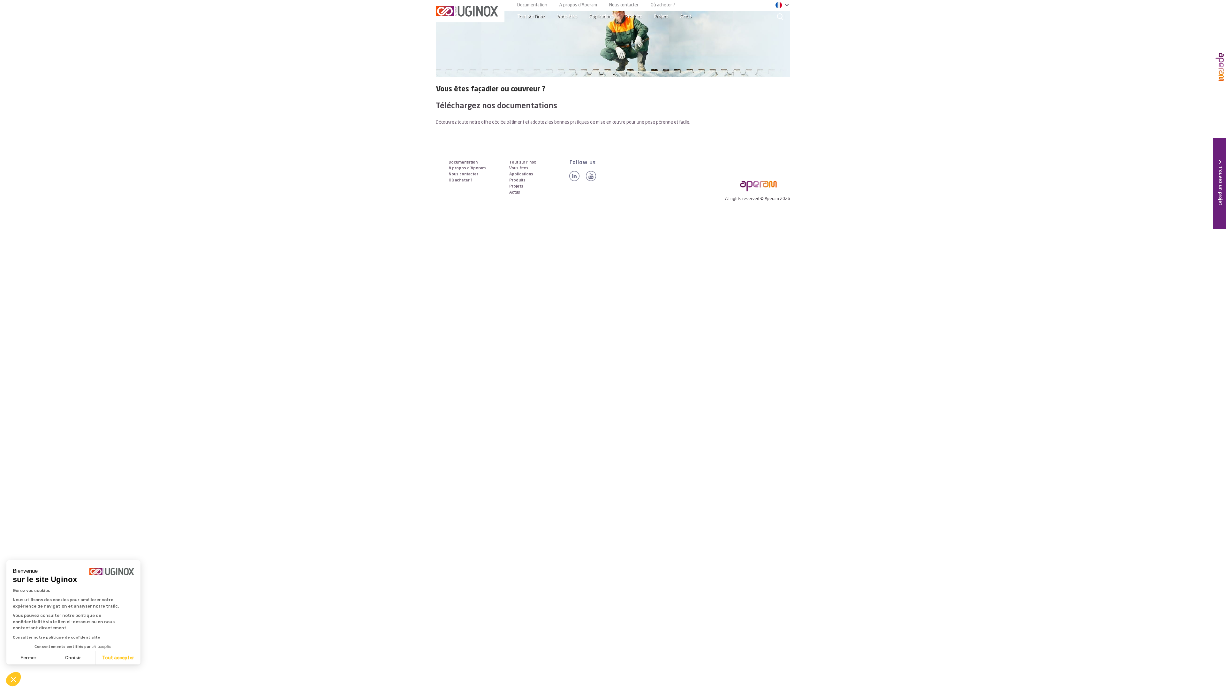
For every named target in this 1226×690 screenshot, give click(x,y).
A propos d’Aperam (578, 5)
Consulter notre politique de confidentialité (56, 637)
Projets (661, 16)
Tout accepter (118, 658)
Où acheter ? (663, 5)
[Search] (780, 16)
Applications (601, 16)
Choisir (73, 658)
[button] (13, 679)
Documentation (532, 5)
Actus (686, 16)
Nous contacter (624, 5)
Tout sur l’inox (531, 16)
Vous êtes (567, 16)
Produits (633, 16)
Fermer (28, 658)
